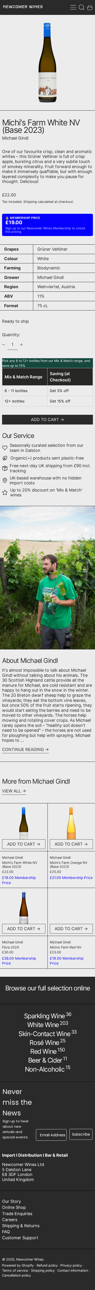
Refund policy (47, 1265)
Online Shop (14, 1207)
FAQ (6, 1231)
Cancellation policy (16, 1275)
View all (11, 791)
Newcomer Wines (30, 1259)
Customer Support (20, 1237)
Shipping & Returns (20, 1225)
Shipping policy (43, 1270)
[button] (81, 7)
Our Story (11, 1201)
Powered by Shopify (18, 1265)
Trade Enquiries (17, 1213)
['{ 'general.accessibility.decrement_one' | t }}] (3, 344)
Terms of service (15, 1270)
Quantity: (11, 334)
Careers (9, 1219)
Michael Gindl (15, 138)
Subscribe (81, 1134)
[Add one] (21, 344)
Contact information (72, 1270)
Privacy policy (71, 1265)
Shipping (30, 202)
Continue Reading (23, 749)
